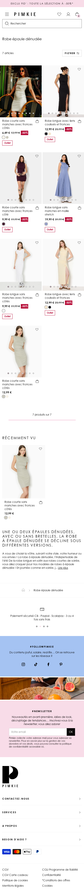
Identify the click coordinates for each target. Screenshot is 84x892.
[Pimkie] (25, 14)
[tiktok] (36, 665)
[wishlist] (59, 14)
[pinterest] (61, 665)
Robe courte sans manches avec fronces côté (17, 211)
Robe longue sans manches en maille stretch (57, 211)
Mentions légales (13, 885)
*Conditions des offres (56, 880)
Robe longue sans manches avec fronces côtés (17, 298)
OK (71, 732)
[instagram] (23, 665)
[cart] (37, 122)
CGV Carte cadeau (15, 875)
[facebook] (48, 665)
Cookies (47, 885)
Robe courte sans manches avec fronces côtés (17, 124)
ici (42, 746)
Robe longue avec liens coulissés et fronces (60, 122)
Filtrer (70, 53)
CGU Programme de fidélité (60, 869)
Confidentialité (51, 875)
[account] (68, 14)
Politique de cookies (15, 880)
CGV (5, 869)
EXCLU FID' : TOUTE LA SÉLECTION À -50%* (42, 3)
